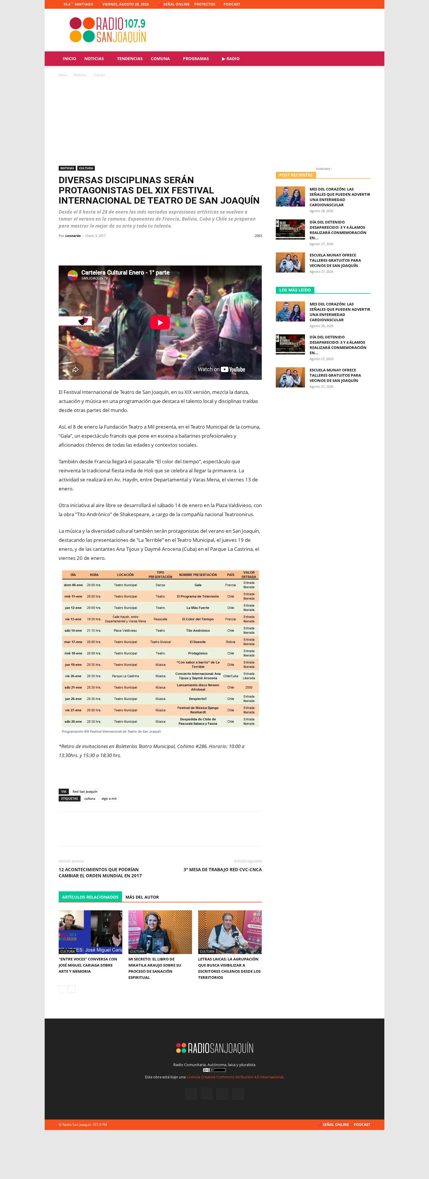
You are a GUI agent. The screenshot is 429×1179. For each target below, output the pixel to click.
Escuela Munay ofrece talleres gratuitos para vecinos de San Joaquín (335, 260)
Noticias (94, 58)
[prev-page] (62, 989)
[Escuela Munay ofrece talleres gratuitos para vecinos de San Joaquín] (290, 262)
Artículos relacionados (90, 897)
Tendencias (130, 58)
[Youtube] (366, 4)
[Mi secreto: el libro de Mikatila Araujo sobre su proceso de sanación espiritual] (160, 932)
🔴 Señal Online (174, 4)
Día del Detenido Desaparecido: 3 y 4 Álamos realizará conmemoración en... (338, 229)
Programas (196, 58)
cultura (89, 798)
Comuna (160, 58)
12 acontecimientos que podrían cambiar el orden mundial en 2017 (100, 872)
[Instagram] (346, 4)
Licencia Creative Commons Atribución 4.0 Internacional (234, 1077)
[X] (356, 4)
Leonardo (73, 235)
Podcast (232, 4)
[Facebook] (337, 4)
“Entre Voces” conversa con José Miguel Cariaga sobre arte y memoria (88, 965)
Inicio (69, 58)
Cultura (86, 168)
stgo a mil (109, 798)
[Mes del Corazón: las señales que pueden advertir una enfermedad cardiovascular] (290, 196)
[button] (363, 59)
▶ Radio (231, 58)
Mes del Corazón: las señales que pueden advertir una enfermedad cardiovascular (340, 196)
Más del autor (142, 897)
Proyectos (204, 4)
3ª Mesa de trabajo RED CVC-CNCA (223, 869)
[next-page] (71, 989)
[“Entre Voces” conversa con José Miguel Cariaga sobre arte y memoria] (90, 932)
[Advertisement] (214, 122)
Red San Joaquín (85, 791)
